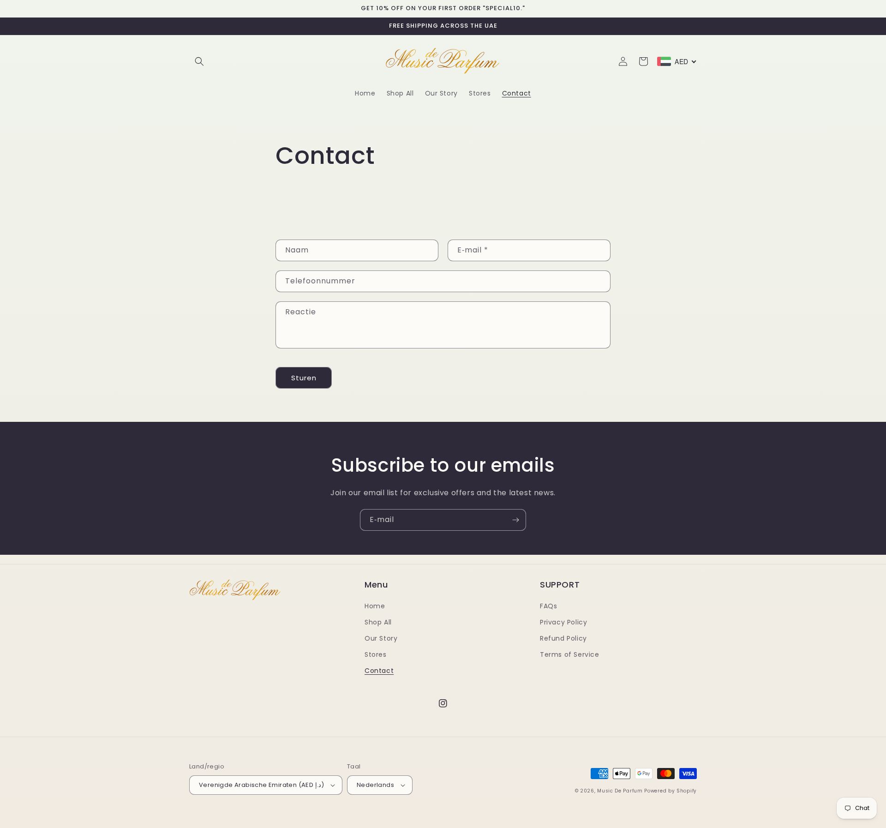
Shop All (378, 622)
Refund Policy (563, 638)
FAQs (548, 606)
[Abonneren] (515, 520)
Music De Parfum (620, 790)
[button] (199, 61)
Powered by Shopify (670, 790)
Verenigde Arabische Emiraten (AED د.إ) (261, 784)
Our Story (381, 638)
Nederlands (375, 784)
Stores (376, 654)
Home (375, 606)
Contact (379, 670)
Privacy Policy (563, 622)
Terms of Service (569, 654)
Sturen (304, 378)
